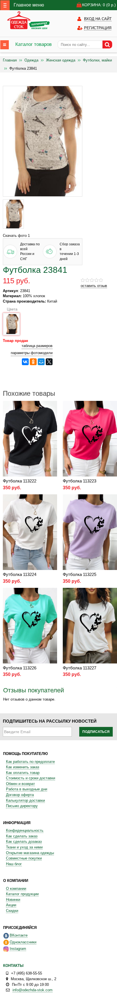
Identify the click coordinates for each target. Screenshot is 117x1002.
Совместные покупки (24, 858)
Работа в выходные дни (26, 789)
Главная (10, 60)
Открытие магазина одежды (30, 853)
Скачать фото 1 (16, 235)
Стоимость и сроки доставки (30, 778)
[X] (49, 361)
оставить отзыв (94, 286)
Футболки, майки (97, 60)
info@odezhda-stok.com (32, 990)
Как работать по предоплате (30, 762)
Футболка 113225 (79, 574)
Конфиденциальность (24, 830)
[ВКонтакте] (25, 361)
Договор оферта (20, 795)
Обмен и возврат (20, 784)
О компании (16, 888)
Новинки (13, 899)
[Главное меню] (5, 5)
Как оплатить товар (22, 773)
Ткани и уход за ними (24, 847)
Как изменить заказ (22, 767)
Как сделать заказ (21, 836)
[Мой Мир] (41, 361)
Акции (11, 905)
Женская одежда (60, 60)
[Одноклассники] (33, 361)
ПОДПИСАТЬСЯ (96, 732)
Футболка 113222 (19, 480)
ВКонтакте (19, 935)
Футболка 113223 (79, 480)
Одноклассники (23, 942)
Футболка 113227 (79, 667)
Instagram (18, 948)
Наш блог (14, 864)
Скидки (12, 911)
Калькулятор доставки (25, 800)
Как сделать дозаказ (24, 841)
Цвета (11, 309)
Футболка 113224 (19, 574)
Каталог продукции (22, 894)
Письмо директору (22, 806)
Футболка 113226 (19, 667)
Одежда (31, 60)
